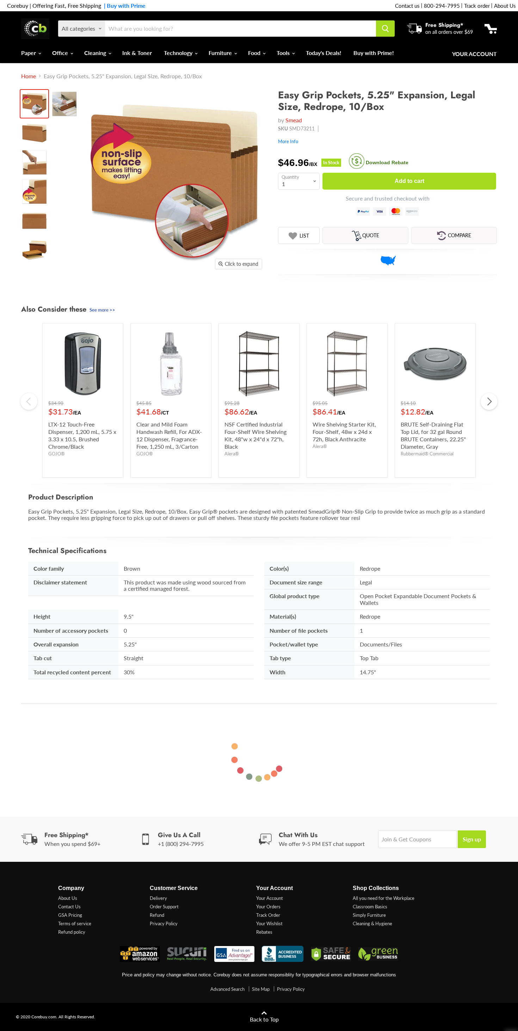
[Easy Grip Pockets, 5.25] (34, 104)
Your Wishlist (269, 923)
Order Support (164, 906)
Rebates (264, 932)
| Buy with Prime (123, 5)
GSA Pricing (70, 915)
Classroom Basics (370, 906)
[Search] (385, 28)
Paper (29, 52)
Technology (179, 52)
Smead (293, 120)
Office (60, 52)
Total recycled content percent (72, 672)
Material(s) (283, 616)
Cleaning (95, 52)
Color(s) (279, 568)
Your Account (474, 54)
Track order (477, 5)
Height (41, 616)
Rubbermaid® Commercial (427, 453)
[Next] (489, 401)
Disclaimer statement (60, 582)
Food (255, 52)
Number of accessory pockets (70, 630)
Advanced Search (227, 989)
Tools (284, 52)
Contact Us (69, 906)
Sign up (472, 839)
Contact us (407, 5)
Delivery (158, 898)
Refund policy (71, 932)
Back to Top (264, 1019)
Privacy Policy (164, 923)
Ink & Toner (137, 52)
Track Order (268, 915)
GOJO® (56, 453)
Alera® (231, 453)
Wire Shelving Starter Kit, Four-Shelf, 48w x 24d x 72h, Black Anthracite (344, 431)
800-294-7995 (442, 5)
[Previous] (28, 401)
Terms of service (74, 923)
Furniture (221, 52)
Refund (157, 915)
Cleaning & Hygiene (372, 923)
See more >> (102, 310)
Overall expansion (56, 644)
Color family (48, 568)
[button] (298, 235)
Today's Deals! (323, 52)
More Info (288, 141)
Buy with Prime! (373, 52)
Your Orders (268, 906)
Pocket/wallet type (294, 644)
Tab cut (42, 658)
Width (277, 672)
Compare (459, 235)
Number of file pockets (299, 630)
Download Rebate (387, 162)
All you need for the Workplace (383, 898)
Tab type (280, 658)
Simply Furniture (369, 915)
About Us (505, 5)
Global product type (295, 596)
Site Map (261, 989)
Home (28, 76)
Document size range (296, 582)
